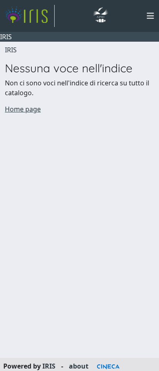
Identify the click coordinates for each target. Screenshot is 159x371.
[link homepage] (30, 16)
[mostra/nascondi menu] (150, 16)
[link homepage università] (100, 16)
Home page (23, 109)
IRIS (11, 49)
